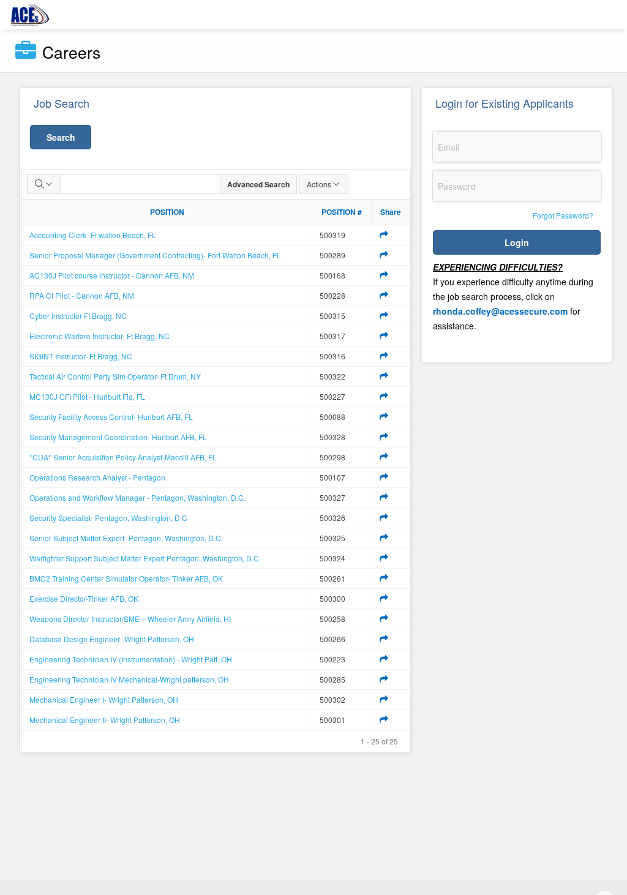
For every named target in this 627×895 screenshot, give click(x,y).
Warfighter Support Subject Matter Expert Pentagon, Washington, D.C (144, 558)
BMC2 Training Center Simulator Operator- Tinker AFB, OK (126, 578)
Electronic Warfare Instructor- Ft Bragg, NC (99, 336)
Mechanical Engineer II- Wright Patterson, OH (104, 719)
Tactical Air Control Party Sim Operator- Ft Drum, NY (115, 376)
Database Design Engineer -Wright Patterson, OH (111, 639)
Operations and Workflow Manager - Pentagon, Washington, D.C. (137, 497)
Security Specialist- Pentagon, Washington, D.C (108, 517)
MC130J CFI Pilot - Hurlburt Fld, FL (87, 396)
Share (390, 211)
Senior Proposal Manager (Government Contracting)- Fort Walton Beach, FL (155, 255)
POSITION (167, 211)
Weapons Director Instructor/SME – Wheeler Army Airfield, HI (130, 618)
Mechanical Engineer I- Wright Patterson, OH (103, 699)
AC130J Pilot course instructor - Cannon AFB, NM (111, 275)
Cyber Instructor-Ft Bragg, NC (78, 315)
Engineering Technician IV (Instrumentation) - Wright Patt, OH (130, 659)
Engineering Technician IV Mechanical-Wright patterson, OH (129, 679)
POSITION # (341, 211)
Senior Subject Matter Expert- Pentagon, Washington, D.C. (126, 538)
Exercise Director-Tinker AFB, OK (83, 598)
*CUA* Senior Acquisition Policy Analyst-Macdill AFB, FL (123, 457)
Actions (319, 184)
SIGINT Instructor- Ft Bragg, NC (80, 356)
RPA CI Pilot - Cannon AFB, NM (81, 295)
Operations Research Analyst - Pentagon (97, 477)
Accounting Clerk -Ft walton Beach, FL (92, 235)
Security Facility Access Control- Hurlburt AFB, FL (111, 416)
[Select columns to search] (44, 184)
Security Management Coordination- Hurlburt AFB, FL (118, 437)
